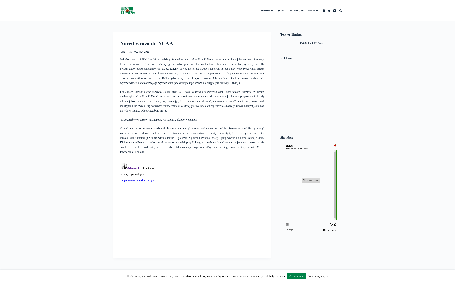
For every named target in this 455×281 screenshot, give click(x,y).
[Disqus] (192, 206)
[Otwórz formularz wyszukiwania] (340, 10)
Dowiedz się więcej (317, 276)
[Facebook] (324, 10)
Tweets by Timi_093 (311, 42)
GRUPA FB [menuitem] (313, 10)
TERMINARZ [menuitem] (267, 10)
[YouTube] (334, 10)
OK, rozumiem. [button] (296, 276)
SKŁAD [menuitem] (281, 10)
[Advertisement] (311, 98)
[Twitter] (329, 10)
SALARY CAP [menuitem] (297, 10)
